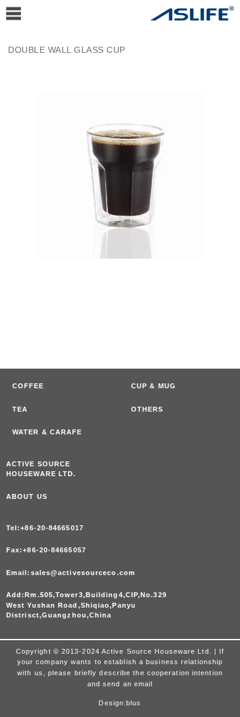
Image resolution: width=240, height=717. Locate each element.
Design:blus (119, 703)
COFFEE (28, 386)
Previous (12, 158)
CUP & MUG (153, 386)
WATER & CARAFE (47, 432)
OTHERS (147, 409)
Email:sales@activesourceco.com (70, 572)
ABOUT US (26, 496)
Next (228, 158)
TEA (20, 409)
